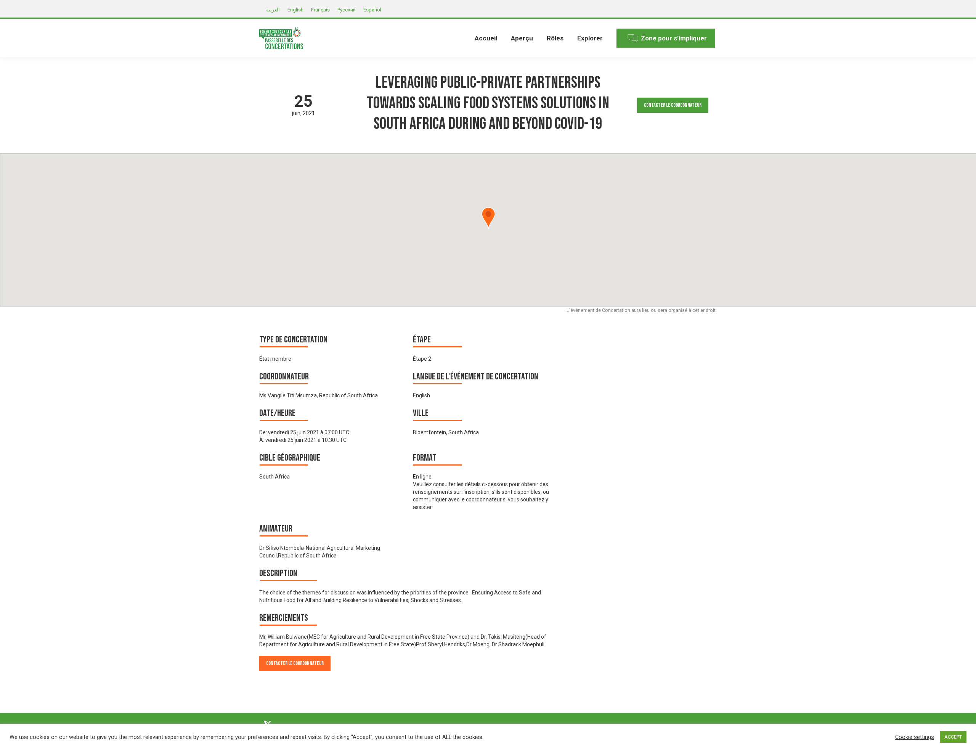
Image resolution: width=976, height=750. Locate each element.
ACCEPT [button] (953, 737)
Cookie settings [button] (914, 737)
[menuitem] (486, 38)
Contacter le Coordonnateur (673, 105)
